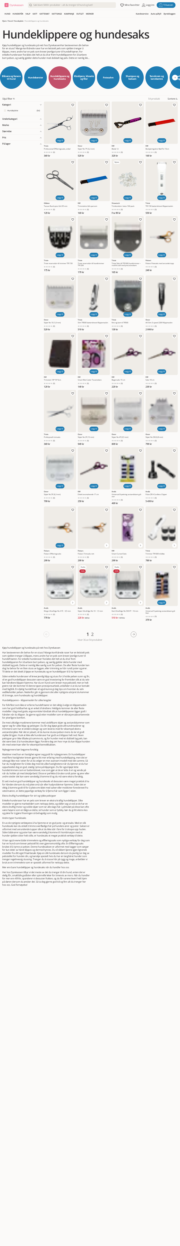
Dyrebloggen (170, 13)
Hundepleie (18, 21)
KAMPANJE (69, 13)
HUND (7, 13)
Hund (10, 21)
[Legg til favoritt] (72, 105)
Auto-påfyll (156, 13)
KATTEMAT (45, 13)
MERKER (90, 13)
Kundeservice (142, 13)
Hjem (4, 21)
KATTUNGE (57, 13)
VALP (27, 13)
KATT (35, 13)
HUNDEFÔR (18, 13)
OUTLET (80, 13)
